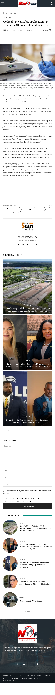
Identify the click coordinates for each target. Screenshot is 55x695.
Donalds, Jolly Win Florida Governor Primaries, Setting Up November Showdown (34, 564)
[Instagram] (23, 244)
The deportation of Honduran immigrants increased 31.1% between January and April (13, 210)
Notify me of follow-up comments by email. (22, 498)
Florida (27, 305)
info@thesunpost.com (31, 658)
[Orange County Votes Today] (10, 599)
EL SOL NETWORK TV (17, 30)
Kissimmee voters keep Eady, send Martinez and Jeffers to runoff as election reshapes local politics (35, 546)
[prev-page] (4, 430)
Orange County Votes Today (30, 601)
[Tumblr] (32, 244)
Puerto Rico (13, 13)
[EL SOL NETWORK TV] (5, 30)
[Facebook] (19, 244)
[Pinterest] (30, 664)
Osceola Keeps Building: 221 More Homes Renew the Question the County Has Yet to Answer (35, 528)
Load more (26, 612)
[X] (36, 244)
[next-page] (8, 430)
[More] (49, 38)
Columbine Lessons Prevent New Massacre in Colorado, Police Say (40, 209)
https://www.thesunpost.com (27, 240)
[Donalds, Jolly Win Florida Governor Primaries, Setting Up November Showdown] (27, 398)
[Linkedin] (28, 244)
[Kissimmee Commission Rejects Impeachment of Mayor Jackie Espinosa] (10, 581)
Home (5, 13)
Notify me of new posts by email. (18, 502)
